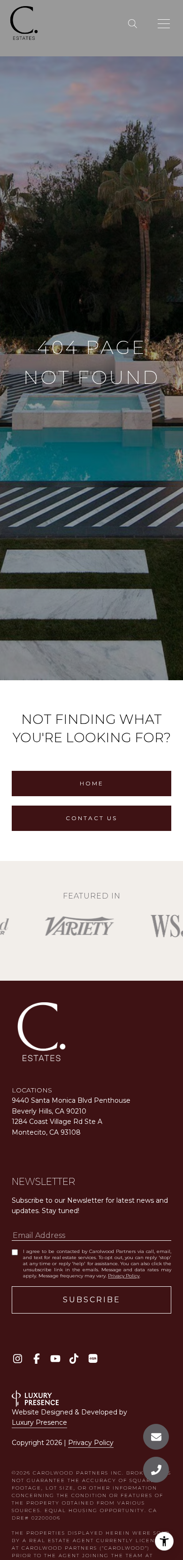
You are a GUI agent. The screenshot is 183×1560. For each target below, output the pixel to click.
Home (92, 783)
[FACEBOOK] (36, 1358)
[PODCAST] (93, 1358)
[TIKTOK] (74, 1358)
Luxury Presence (39, 1422)
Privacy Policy (123, 1276)
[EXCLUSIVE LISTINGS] (134, 24)
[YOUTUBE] (55, 1358)
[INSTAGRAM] (17, 1358)
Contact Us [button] (91, 818)
